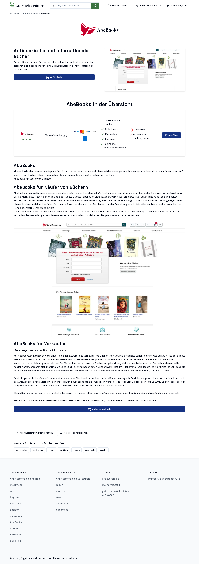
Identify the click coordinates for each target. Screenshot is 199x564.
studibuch (16, 515)
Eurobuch (15, 534)
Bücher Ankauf (36, 174)
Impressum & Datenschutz (164, 478)
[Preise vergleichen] (95, 5)
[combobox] (72, 5)
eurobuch (90, 450)
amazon (14, 509)
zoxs (58, 497)
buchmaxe (62, 509)
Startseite (15, 13)
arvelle (103, 450)
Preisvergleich (110, 478)
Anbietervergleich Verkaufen (73, 478)
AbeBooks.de (21, 171)
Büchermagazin (111, 484)
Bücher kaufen (30, 13)
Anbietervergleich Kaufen (25, 478)
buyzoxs (14, 497)
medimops (37, 450)
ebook (76, 450)
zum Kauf (177, 171)
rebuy (51, 450)
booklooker (21, 450)
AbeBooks (16, 522)
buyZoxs (64, 450)
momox (60, 491)
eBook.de (15, 540)
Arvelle (14, 528)
